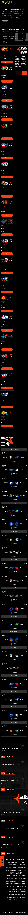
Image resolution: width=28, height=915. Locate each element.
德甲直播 (19, 59)
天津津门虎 (4, 113)
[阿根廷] (3, 240)
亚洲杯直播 (20, 63)
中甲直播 (19, 64)
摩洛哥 (3, 135)
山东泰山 (3, 77)
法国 (2, 154)
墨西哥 (3, 190)
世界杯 (4, 453)
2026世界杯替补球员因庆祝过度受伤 (14, 864)
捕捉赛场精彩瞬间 (18, 873)
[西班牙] (6, 202)
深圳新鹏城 (4, 116)
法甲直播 (17, 61)
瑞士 (2, 266)
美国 (2, 228)
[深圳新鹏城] (6, 106)
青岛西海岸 (4, 56)
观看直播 (14, 461)
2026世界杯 (8, 859)
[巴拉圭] (3, 144)
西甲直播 (24, 59)
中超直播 (22, 58)
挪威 (2, 173)
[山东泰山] (6, 68)
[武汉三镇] (6, 87)
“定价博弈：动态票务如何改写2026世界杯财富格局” (13, 748)
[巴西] (3, 163)
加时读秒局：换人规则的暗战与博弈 (10, 18)
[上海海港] (6, 49)
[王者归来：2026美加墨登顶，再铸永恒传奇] (8, 851)
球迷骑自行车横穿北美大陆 (17, 859)
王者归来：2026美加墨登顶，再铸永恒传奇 (11, 844)
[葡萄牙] (3, 202)
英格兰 (3, 192)
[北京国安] (3, 68)
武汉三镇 (3, 97)
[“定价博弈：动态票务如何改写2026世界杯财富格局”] (8, 755)
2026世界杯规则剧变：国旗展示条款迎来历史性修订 (14, 13)
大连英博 (3, 94)
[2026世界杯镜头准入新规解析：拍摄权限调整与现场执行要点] (8, 771)
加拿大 (3, 132)
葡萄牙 (3, 209)
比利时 (3, 231)
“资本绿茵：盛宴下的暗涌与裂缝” (9, 780)
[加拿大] (3, 125)
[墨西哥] (3, 183)
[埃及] (6, 240)
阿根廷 (3, 247)
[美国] (3, 221)
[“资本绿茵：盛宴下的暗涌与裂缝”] (8, 787)
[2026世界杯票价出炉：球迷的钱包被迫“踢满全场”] (8, 819)
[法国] (6, 144)
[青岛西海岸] (3, 49)
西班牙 (3, 212)
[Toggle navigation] (24, 2)
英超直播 (23, 56)
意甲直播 (21, 61)
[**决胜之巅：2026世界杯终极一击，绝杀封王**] (8, 835)
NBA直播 (17, 58)
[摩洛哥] (6, 125)
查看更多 (5, 21)
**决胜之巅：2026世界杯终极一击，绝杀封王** (12, 828)
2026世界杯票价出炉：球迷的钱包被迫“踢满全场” (13, 812)
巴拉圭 (3, 151)
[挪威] (6, 163)
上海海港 (3, 58)
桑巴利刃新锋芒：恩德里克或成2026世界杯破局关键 (14, 36)
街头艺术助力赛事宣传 (14, 886)
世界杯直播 (17, 56)
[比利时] (6, 221)
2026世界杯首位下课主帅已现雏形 (10, 31)
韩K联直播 (18, 66)
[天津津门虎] (3, 106)
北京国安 (3, 75)
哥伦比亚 (3, 269)
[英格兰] (6, 183)
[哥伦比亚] (6, 259)
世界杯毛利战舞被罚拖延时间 (16, 897)
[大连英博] (3, 87)
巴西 (2, 170)
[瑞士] (3, 259)
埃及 (2, 250)
